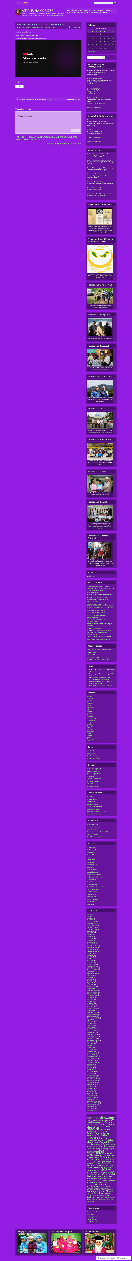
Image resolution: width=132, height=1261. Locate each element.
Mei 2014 (90, 981)
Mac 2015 (90, 962)
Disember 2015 (92, 946)
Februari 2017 (91, 922)
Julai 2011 (90, 1044)
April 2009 (90, 1094)
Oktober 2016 (91, 927)
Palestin (99, 1170)
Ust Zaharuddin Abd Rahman (96, 837)
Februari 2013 (91, 1008)
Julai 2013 (90, 999)
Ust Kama (90, 783)
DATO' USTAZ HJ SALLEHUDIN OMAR (99, 650)
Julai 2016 (90, 933)
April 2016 (90, 938)
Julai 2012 (90, 1021)
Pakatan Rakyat (92, 1170)
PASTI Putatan (95, 1174)
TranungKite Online (93, 758)
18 (113, 41)
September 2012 (92, 1018)
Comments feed (73, 99)
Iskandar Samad (92, 829)
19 (88, 45)
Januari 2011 (91, 1055)
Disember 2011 (92, 1034)
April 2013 (90, 1005)
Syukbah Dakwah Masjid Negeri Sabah (100, 1192)
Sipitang (89, 1185)
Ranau (100, 1181)
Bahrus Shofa (91, 801)
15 (100, 41)
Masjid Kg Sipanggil (93, 1151)
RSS (26, 3)
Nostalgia (90, 726)
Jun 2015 (89, 957)
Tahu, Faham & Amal (94, 814)
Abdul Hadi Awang (27, 99)
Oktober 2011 (91, 1038)
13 (92, 41)
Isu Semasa (90, 707)
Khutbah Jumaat (98, 1136)
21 (96, 45)
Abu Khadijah (91, 847)
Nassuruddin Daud (106, 1164)
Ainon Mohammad (93, 827)
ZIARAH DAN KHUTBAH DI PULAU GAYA (100, 595)
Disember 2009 (92, 1079)
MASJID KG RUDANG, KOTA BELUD (98, 659)
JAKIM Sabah (109, 1127)
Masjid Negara (92, 884)
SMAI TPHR (91, 735)
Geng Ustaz (91, 859)
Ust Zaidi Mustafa (92, 786)
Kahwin (89, 711)
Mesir (89, 722)
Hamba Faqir (91, 862)
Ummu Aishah (94, 681)
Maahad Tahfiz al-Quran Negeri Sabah (101, 1141)
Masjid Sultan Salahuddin (95, 887)
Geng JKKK (90, 857)
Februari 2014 (91, 986)
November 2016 (92, 925)
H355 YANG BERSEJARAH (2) (96, 610)
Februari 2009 (91, 1097)
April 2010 (90, 1071)
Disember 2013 (92, 990)
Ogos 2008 (90, 1108)
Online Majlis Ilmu (93, 889)
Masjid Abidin (91, 879)
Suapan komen (92, 1219)
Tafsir (89, 737)
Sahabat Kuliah (92, 892)
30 (105, 48)
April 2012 (90, 1027)
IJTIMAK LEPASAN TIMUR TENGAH (99, 657)
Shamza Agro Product (94, 778)
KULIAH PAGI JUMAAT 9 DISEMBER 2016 (63, 144)
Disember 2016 (92, 923)
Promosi (90, 729)
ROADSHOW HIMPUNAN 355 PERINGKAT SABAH (96, 616)
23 (105, 45)
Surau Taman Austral (97, 1185)
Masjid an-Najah (92, 882)
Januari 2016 (91, 944)
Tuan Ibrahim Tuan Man (98, 1196)
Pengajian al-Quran (93, 809)
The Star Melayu (92, 756)
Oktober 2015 (91, 949)
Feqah (89, 705)
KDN (108, 1129)
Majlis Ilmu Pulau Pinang (95, 877)
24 (109, 45)
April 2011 (90, 1049)
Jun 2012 (89, 1023)
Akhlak (89, 696)
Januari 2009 (91, 1099)
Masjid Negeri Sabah (97, 1152)
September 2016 (92, 929)
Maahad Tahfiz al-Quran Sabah (101, 1145)
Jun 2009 (90, 1090)
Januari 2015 (91, 966)
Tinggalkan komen (49, 27)
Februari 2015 (91, 964)
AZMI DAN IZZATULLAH (95, 628)
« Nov (88, 51)
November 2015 (92, 947)
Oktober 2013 (91, 994)
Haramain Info (92, 864)
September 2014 (92, 973)
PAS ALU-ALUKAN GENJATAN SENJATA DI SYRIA (99, 625)
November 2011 (92, 1036)
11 (113, 38)
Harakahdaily (91, 751)
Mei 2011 (90, 1047)
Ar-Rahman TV (92, 850)
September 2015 (92, 951)
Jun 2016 (89, 934)
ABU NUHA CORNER (38, 10)
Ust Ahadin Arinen (93, 781)
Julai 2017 (90, 914)
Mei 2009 (90, 1092)
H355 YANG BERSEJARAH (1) (96, 613)
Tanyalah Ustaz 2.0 (93, 897)
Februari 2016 (91, 942)
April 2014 (90, 983)
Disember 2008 (92, 1101)
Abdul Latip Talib (92, 824)
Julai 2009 (90, 1088)
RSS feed (84, 12)
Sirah (89, 733)
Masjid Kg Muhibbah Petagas (103, 1149)
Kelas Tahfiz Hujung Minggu (99, 1132)
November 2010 (92, 1058)
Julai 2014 (90, 977)
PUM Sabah (91, 1178)
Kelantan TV (91, 867)
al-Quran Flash (92, 799)
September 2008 (92, 1106)
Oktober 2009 (91, 1082)
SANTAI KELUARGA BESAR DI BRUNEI (99, 637)
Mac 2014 (90, 984)
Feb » (93, 51)
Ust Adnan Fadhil (92, 834)
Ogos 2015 (90, 953)
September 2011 (92, 1040)
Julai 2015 (90, 955)
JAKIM (101, 1126)
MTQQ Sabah (110, 1162)
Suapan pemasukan (93, 1217)
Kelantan (98, 1131)
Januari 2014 (91, 988)
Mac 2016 (90, 940)
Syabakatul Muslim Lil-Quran (96, 811)
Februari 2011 (91, 1053)
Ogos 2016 (90, 931)
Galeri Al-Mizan (92, 855)
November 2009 (92, 1081)
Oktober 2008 (91, 1105)
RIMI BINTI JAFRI (95, 678)
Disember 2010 (92, 1056)
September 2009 (92, 1084)
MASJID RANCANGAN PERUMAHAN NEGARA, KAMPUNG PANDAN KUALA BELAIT (99, 632)
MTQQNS (101, 1162)
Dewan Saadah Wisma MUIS (95, 1125)
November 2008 (92, 1103)
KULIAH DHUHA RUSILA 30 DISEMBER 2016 (96, 620)
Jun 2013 (89, 1001)
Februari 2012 (91, 1031)
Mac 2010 (90, 1073)
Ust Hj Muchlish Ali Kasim (99, 1199)
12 (88, 41)
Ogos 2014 (90, 975)
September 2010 (92, 1062)
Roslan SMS (91, 776)
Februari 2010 (91, 1075)
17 (109, 41)
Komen (75, 130)
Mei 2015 (90, 958)
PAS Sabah (110, 1172)
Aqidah (89, 700)
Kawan (89, 713)
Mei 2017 (90, 918)
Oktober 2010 (91, 1060)
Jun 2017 (89, 916)
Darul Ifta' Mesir (92, 804)
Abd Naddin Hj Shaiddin (95, 769)
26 (88, 48)
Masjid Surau (35, 27)
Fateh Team (91, 852)
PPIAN (103, 1176)
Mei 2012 (90, 1025)
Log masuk (90, 1214)
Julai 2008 (90, 1110)
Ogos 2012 (90, 1020)
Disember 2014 (92, 968)
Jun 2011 (89, 1045)
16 (104, 41)
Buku (88, 702)
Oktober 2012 (91, 1016)
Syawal (111, 1189)
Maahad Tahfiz (92, 718)
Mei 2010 (90, 1069)
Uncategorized (92, 739)
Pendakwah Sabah (107, 1174)
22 (101, 45)
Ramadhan (90, 731)
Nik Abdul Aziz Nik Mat (98, 1165)
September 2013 (92, 996)
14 (96, 41)
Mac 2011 (90, 1051)
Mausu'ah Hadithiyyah (94, 806)
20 (92, 45)
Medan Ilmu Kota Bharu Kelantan (100, 1158)
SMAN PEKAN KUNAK (94, 652)
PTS (107, 1177)
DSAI (106, 1125)
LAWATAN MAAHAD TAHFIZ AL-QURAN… (100, 678)
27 (92, 48)
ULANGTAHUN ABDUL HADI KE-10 (98, 639)
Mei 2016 (90, 936)
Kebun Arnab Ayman (93, 771)
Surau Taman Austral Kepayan (98, 1188)
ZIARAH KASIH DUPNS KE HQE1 (97, 597)
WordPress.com (92, 1222)
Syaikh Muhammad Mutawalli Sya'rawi (99, 832)
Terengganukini (92, 899)
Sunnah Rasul (91, 894)
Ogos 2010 (90, 1064)
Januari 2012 (91, 1032)
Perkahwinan (94, 1176)
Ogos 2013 (90, 997)
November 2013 (92, 992)
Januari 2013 (91, 1010)
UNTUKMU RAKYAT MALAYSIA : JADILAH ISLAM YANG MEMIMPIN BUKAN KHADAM (100, 590)
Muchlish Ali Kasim (93, 1164)
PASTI (88, 1174)
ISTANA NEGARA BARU (104, 685)
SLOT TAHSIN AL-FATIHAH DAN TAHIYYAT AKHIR (97, 600)
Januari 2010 (91, 1077)
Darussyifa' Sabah (101, 1122)
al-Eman (90, 796)
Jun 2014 (89, 979)
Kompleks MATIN (93, 872)
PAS (40, 27)
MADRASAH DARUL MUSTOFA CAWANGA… (102, 682)
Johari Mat (103, 1129)
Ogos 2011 (90, 1042)
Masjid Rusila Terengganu (42, 99)
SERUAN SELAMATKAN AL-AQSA (98, 586)
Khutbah (90, 716)
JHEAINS (90, 709)
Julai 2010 (90, 1066)
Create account (92, 1212)
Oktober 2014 (91, 971)
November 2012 (92, 1014)
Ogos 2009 (90, 1086)
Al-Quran (90, 698)
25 (113, 45)
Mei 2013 (90, 1003)
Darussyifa (96, 1120)
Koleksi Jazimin (92, 869)
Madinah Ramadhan (92, 1147)
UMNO (106, 1197)
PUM (110, 1177)
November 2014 (92, 970)
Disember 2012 (92, 1012)
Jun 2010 (89, 1068)
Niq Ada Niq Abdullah (94, 774)
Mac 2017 (90, 920)
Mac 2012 (90, 1029)
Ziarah (89, 740)
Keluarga (90, 715)
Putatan (108, 1178)
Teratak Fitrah (100, 1195)
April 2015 (90, 960)
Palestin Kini (91, 753)
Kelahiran (90, 1131)
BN (91, 1120)
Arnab (88, 1120)
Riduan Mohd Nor (97, 1183)
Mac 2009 (90, 1095)
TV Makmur (91, 901)
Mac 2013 (90, 1007)
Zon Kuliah (90, 904)
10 (109, 38)
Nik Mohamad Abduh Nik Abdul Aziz (101, 1167)
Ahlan (18, 3)
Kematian (92, 1135)
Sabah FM (108, 1183)
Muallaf (89, 724)
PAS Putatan (100, 1172)
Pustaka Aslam (101, 1179)
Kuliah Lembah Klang (94, 874)
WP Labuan (96, 1202)
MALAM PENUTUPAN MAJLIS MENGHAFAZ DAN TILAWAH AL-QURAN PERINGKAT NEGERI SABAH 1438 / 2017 (100, 606)
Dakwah (28, 27)
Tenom (94, 1195)
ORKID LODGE (92, 655)
